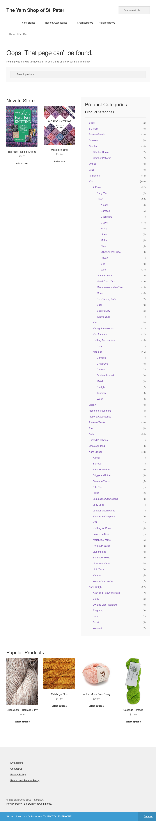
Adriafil (97, 457)
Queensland (99, 551)
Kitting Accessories (103, 328)
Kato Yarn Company (104, 516)
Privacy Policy (18, 774)
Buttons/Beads (97, 134)
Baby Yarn (102, 193)
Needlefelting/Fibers (100, 410)
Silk (103, 263)
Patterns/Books (107, 22)
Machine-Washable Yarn (110, 287)
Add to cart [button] (22, 163)
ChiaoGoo (102, 363)
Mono (100, 293)
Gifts (91, 169)
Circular (101, 369)
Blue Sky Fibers (101, 469)
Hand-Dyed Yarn (106, 281)
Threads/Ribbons (98, 440)
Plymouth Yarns (101, 545)
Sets (99, 346)
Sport (96, 622)
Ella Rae (97, 487)
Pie (91, 428)
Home (12, 33)
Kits (95, 322)
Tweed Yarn (103, 316)
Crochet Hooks (85, 22)
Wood (100, 399)
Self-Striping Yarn (106, 299)
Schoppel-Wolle (101, 557)
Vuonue (97, 575)
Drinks (92, 163)
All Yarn (97, 187)
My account (16, 762)
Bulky (96, 598)
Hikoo (96, 493)
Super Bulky (103, 310)
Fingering (98, 610)
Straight (101, 387)
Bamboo (105, 211)
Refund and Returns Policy (24, 780)
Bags (92, 122)
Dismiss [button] (148, 816)
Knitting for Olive (102, 528)
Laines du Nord (101, 534)
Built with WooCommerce (37, 803)
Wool (103, 269)
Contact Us (16, 768)
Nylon (104, 246)
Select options (22, 721)
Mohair (104, 240)
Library (92, 404)
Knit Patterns (100, 334)
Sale (91, 434)
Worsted (97, 628)
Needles (97, 351)
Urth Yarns (98, 569)
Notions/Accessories (56, 22)
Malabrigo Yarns (102, 540)
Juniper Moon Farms (104, 510)
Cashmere (106, 216)
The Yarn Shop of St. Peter (35, 9)
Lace (95, 616)
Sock (99, 305)
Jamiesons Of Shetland (105, 499)
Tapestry (101, 393)
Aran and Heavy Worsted (106, 592)
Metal (100, 381)
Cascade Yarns (101, 481)
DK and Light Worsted (105, 604)
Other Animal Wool (111, 252)
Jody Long (98, 504)
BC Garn (93, 128)
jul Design (94, 175)
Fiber (100, 199)
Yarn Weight (95, 587)
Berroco (97, 463)
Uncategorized (97, 446)
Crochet (93, 146)
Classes (93, 140)
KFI (95, 522)
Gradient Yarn (104, 275)
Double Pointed (105, 375)
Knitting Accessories (104, 340)
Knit (91, 181)
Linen (104, 234)
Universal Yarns (101, 563)
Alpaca (104, 205)
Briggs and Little (101, 475)
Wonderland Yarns (103, 581)
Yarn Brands (28, 22)
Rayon (104, 258)
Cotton (104, 222)
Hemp (104, 228)
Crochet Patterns (102, 158)
